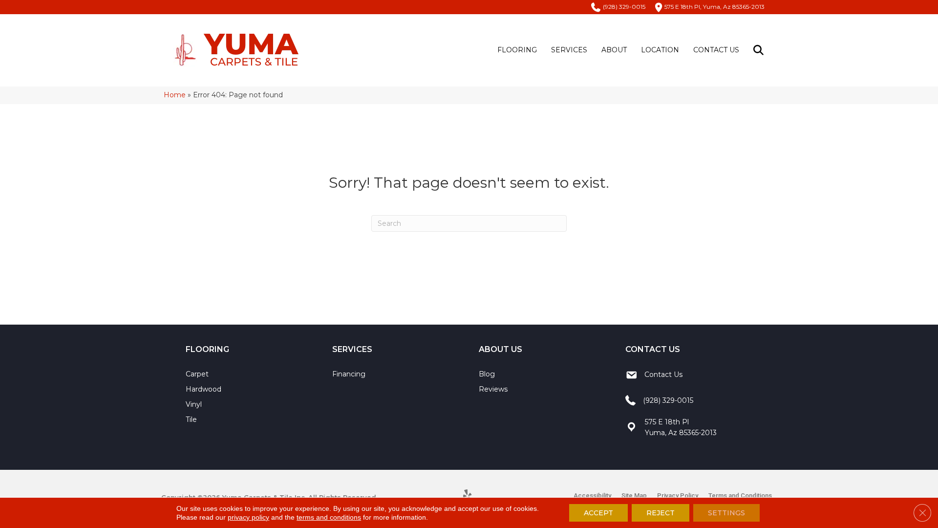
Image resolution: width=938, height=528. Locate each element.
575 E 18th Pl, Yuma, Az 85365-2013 (714, 6)
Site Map (634, 495)
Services (569, 49)
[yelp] (468, 495)
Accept (598, 512)
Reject (660, 512)
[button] (760, 50)
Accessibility (592, 495)
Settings (726, 512)
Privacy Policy (677, 495)
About (614, 49)
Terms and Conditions (740, 495)
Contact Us (716, 49)
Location (660, 49)
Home (175, 94)
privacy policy (248, 517)
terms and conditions (329, 517)
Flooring (517, 49)
